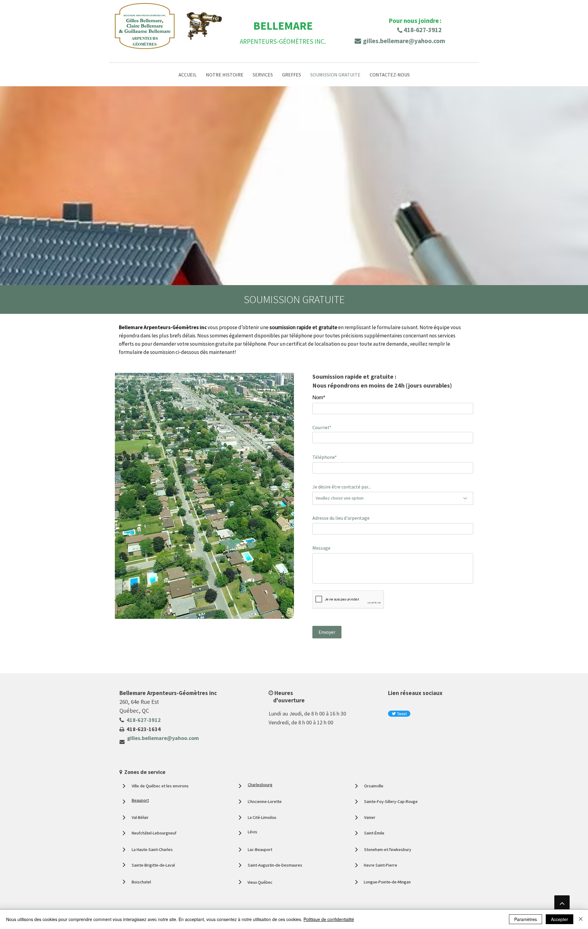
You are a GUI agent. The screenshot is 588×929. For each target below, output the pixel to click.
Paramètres (525, 919)
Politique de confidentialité (328, 919)
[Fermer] (580, 919)
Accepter (559, 919)
